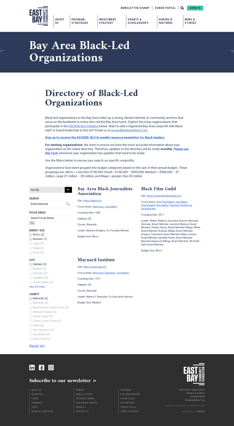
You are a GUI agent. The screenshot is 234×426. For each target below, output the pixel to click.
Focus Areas (37, 212)
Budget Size (37, 230)
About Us (59, 21)
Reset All (37, 346)
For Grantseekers (130, 394)
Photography (148, 205)
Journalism (111, 206)
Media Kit (81, 407)
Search (34, 198)
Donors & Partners (166, 21)
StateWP (200, 411)
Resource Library (85, 398)
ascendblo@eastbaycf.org (129, 130)
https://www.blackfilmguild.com (164, 195)
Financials (37, 403)
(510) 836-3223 (197, 396)
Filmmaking (168, 201)
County (34, 294)
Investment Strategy (107, 21)
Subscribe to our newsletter (60, 380)
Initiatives (37, 394)
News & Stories (190, 21)
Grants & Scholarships (138, 21)
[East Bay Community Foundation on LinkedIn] (32, 367)
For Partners (127, 403)
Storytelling (162, 205)
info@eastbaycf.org (195, 400)
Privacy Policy (128, 407)
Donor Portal (165, 8)
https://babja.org (92, 200)
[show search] (182, 8)
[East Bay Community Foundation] (39, 16)
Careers (80, 390)
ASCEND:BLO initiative (83, 126)
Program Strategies (79, 21)
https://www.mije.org (94, 266)
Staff (35, 407)
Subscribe (125, 390)
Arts (158, 201)
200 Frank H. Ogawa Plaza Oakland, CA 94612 (192, 391)
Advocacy (98, 206)
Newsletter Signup (135, 8)
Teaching (174, 205)
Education (110, 272)
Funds (35, 398)
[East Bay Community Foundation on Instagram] (51, 367)
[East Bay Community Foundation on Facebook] (41, 367)
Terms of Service (129, 411)
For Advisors (127, 398)
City (32, 260)
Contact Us (82, 411)
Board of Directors (42, 411)
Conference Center (86, 403)
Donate (195, 8)
